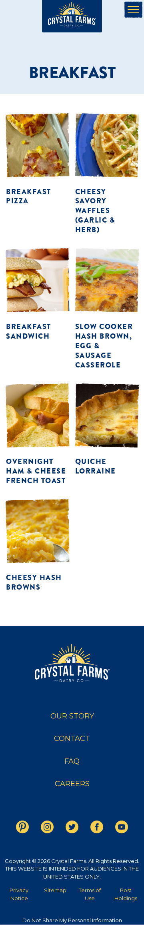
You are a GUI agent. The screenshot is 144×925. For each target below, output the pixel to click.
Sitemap (55, 890)
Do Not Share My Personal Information (72, 920)
